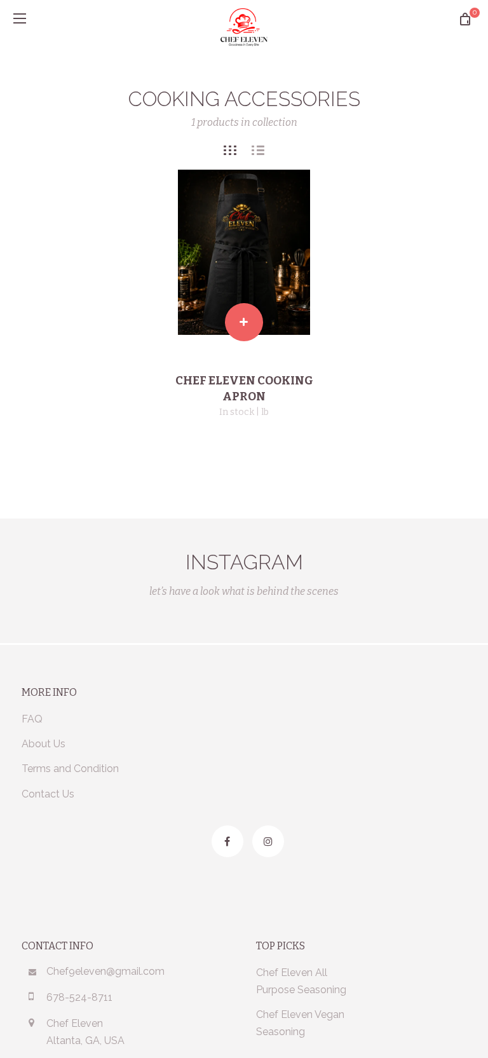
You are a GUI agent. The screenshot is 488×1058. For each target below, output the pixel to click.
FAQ (32, 719)
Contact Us (48, 794)
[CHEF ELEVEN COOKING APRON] (244, 252)
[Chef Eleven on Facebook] (227, 841)
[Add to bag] (244, 322)
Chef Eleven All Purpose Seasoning (301, 981)
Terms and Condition (70, 769)
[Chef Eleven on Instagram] (268, 841)
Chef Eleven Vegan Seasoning (300, 1023)
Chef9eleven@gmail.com (105, 971)
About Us (43, 744)
